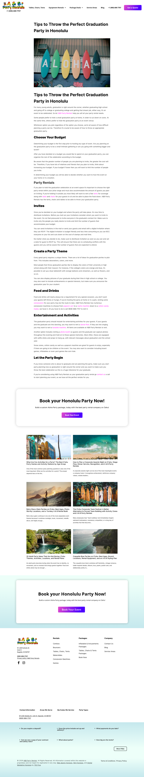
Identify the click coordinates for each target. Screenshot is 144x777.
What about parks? (66, 740)
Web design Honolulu (64, 763)
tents (96, 194)
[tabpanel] (72, 717)
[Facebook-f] (18, 662)
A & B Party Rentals (88, 674)
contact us (101, 374)
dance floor (84, 325)
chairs (52, 197)
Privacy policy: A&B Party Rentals (28, 658)
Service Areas (92, 8)
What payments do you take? (107, 728)
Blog (102, 8)
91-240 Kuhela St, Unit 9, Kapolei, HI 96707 (35, 716)
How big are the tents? (105, 740)
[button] (34, 728)
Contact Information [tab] (27, 710)
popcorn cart (68, 306)
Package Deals (75, 8)
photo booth (65, 332)
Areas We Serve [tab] (46, 710)
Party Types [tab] (83, 710)
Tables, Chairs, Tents (37, 8)
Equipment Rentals (56, 8)
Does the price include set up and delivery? (70, 729)
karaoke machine (59, 327)
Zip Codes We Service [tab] (65, 710)
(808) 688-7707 (22, 656)
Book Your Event (72, 415)
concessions (38, 303)
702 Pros (37, 765)
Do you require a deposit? (31, 728)
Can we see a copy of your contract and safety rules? (34, 740)
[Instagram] (23, 662)
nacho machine (83, 306)
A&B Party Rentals (65, 113)
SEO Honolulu (78, 763)
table (44, 197)
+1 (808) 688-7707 (13, 11)
